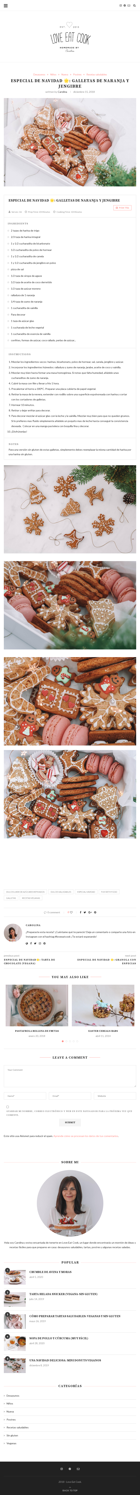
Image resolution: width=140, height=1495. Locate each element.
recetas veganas (31, 898)
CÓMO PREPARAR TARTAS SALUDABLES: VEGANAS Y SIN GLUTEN (74, 1316)
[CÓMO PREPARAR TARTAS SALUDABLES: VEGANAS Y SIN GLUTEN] (15, 1321)
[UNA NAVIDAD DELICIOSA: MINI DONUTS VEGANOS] (15, 1365)
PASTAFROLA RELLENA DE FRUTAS (37, 1031)
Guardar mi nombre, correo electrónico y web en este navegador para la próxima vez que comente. (69, 1113)
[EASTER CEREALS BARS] (103, 1005)
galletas (11, 898)
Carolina (62, 91)
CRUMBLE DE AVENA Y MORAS (50, 1272)
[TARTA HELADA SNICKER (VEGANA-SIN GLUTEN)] (15, 1299)
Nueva (64, 74)
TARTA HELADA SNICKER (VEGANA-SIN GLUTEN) (63, 1294)
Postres (77, 74)
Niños (53, 74)
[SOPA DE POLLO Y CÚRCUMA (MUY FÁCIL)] (15, 1343)
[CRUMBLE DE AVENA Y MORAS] (15, 1277)
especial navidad (86, 892)
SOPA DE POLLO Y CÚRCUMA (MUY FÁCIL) (58, 1338)
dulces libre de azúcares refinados (25, 892)
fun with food (109, 892)
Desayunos (39, 74)
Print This (124, 207)
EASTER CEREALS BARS (103, 1031)
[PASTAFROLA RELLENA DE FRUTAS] (37, 1005)
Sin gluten (12, 1435)
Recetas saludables (97, 74)
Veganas (11, 1443)
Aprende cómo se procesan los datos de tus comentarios (85, 1136)
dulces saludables (61, 892)
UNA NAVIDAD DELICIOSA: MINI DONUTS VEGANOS (65, 1360)
